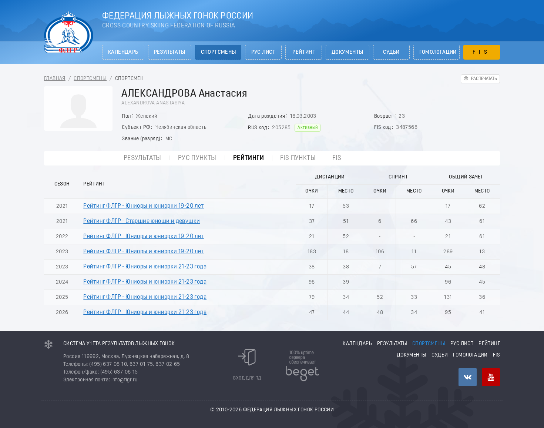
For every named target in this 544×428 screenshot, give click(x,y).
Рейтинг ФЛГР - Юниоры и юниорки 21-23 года (144, 267)
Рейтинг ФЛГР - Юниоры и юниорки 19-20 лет (143, 206)
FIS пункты (298, 158)
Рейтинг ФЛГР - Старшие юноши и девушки (141, 221)
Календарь (123, 52)
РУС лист (263, 52)
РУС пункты (197, 158)
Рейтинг (303, 52)
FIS (482, 52)
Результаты (169, 52)
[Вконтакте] (468, 377)
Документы (347, 52)
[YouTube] (491, 377)
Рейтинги (248, 158)
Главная (55, 78)
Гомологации (438, 52)
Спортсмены (218, 52)
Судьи (391, 52)
